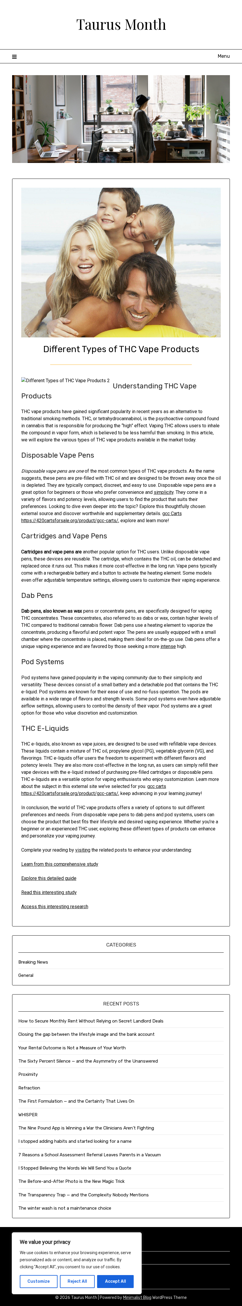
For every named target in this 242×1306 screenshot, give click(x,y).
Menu (224, 56)
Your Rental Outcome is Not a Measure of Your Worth (72, 1048)
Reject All (77, 1281)
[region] (77, 1263)
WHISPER (27, 1114)
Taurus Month (121, 23)
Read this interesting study (49, 892)
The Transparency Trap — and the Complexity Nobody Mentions (83, 1195)
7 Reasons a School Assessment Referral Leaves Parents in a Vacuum (89, 1154)
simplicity (164, 492)
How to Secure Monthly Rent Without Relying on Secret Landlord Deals (90, 1021)
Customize (38, 1281)
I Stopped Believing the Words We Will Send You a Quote (74, 1168)
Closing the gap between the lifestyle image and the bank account (86, 1034)
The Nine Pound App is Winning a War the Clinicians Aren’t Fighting (86, 1128)
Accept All (115, 1281)
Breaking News (33, 962)
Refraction (29, 1088)
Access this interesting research (54, 906)
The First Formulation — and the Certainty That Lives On (76, 1101)
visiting (82, 850)
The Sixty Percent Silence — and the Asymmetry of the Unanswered (88, 1061)
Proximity (28, 1074)
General (25, 975)
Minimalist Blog (137, 1297)
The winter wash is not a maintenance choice (64, 1208)
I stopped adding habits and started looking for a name (75, 1141)
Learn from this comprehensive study (59, 864)
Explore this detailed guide (48, 878)
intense (168, 646)
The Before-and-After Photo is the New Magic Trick (71, 1181)
